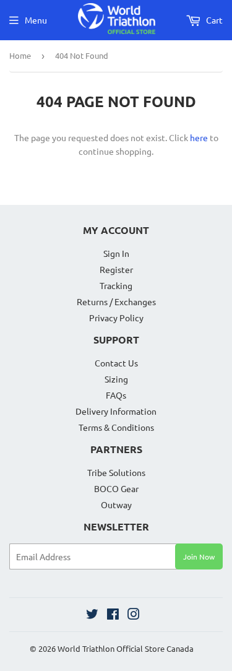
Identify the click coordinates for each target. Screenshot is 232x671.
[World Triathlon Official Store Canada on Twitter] (92, 615)
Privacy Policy (116, 317)
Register (116, 269)
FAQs (116, 394)
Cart (213, 19)
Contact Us (116, 362)
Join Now (199, 556)
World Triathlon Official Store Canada (126, 648)
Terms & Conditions (116, 427)
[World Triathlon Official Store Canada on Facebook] (112, 615)
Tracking (116, 285)
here (199, 137)
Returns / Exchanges (116, 301)
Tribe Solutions (116, 472)
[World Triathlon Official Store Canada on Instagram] (133, 615)
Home (20, 55)
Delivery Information (116, 411)
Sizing (116, 378)
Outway (116, 504)
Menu (36, 19)
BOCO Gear (116, 488)
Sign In (116, 253)
